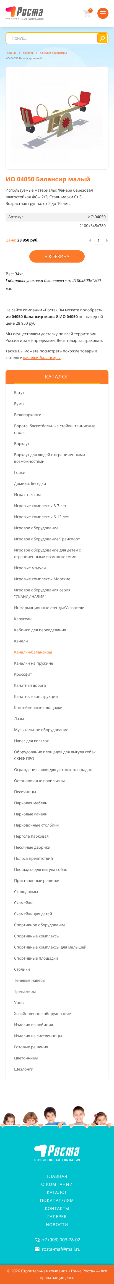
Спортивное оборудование (39, 925)
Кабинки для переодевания (40, 630)
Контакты (57, 1208)
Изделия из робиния (33, 1025)
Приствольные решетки (36, 880)
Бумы (19, 403)
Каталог (57, 1192)
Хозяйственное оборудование (42, 1013)
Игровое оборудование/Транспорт (47, 539)
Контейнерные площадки (38, 707)
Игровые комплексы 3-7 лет (40, 505)
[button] (57, 118)
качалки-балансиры (42, 357)
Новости (57, 1224)
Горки (19, 472)
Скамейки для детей (33, 914)
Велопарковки (27, 415)
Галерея (57, 1216)
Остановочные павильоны (39, 781)
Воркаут (21, 443)
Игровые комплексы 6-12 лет (41, 517)
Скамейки (23, 903)
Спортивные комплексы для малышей (50, 947)
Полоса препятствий (33, 858)
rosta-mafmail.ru (61, 1249)
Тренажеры (25, 991)
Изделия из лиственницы (38, 1036)
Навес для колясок (31, 741)
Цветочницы (26, 1058)
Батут (19, 392)
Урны (19, 1002)
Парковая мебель (30, 803)
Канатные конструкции (36, 696)
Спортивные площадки (36, 958)
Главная (57, 1176)
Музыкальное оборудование (41, 730)
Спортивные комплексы (36, 936)
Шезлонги (23, 1069)
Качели (21, 641)
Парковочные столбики (36, 825)
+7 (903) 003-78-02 (61, 1240)
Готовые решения (31, 1047)
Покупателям (57, 1200)
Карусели (23, 619)
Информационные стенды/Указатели (49, 608)
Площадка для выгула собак (40, 869)
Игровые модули (30, 568)
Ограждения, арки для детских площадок (53, 769)
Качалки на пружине (33, 663)
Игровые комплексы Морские (42, 579)
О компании (57, 1184)
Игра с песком (27, 494)
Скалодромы (26, 891)
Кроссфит (23, 674)
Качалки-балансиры (33, 652)
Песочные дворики (32, 847)
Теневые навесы (29, 980)
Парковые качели (31, 814)
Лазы (19, 718)
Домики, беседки (30, 483)
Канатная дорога (30, 685)
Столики (22, 969)
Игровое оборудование (36, 528)
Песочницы (25, 792)
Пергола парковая (31, 836)
